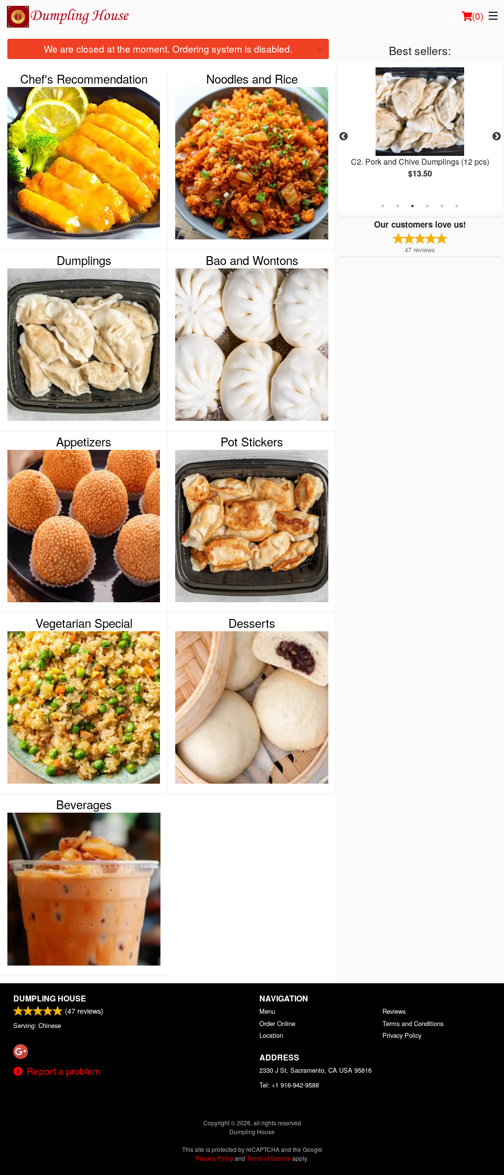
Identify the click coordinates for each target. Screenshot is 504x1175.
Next (497, 137)
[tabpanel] (420, 131)
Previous (343, 137)
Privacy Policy (401, 1035)
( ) (477, 15)
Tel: (289, 1084)
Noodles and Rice (252, 78)
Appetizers (83, 441)
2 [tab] (398, 206)
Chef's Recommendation (84, 78)
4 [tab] (427, 206)
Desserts (251, 623)
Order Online (277, 1023)
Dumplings (84, 260)
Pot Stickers (251, 441)
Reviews (394, 1011)
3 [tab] (412, 206)
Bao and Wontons (252, 260)
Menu (267, 1011)
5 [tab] (442, 206)
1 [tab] (383, 206)
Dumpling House (49, 998)
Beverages (84, 804)
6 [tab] (457, 206)
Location (271, 1035)
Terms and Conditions (412, 1023)
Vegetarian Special (83, 623)
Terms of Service (269, 1158)
